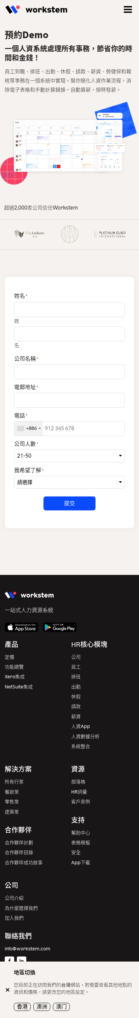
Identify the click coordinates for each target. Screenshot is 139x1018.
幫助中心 (80, 833)
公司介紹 (14, 898)
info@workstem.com (27, 949)
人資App (80, 726)
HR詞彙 (79, 792)
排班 (76, 677)
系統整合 (80, 746)
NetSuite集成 (19, 687)
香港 (22, 1006)
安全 (76, 852)
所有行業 (14, 782)
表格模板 (80, 843)
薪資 (76, 716)
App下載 (80, 862)
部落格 (78, 782)
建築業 (12, 812)
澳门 (61, 1006)
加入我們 (14, 918)
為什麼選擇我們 (21, 908)
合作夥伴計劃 (19, 843)
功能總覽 (14, 667)
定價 (9, 657)
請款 (76, 706)
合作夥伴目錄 (19, 852)
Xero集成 (15, 677)
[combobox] (29, 428)
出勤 (76, 687)
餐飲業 (12, 792)
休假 (76, 697)
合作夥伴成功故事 (24, 862)
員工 (76, 667)
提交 (69, 503)
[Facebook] (9, 961)
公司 (76, 657)
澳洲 (41, 1006)
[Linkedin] (21, 961)
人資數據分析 (85, 736)
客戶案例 (80, 802)
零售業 (12, 802)
